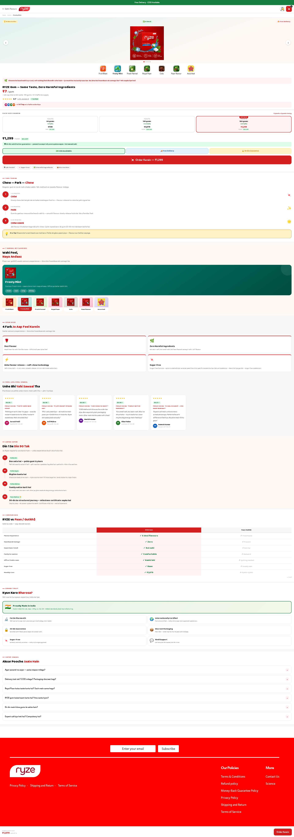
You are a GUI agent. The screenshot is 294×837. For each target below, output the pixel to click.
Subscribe (168, 749)
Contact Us (272, 776)
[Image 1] (144, 61)
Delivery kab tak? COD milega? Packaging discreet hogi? (146, 679)
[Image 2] (146, 61)
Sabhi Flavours (11, 9)
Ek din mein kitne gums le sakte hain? (146, 707)
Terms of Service (67, 785)
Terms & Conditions (233, 776)
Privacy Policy (18, 785)
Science (270, 783)
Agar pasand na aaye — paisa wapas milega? (146, 670)
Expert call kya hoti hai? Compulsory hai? (146, 716)
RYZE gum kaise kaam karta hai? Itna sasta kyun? (146, 698)
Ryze (4, 15)
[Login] (282, 9)
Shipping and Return (41, 785)
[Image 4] (150, 61)
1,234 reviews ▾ (23, 99)
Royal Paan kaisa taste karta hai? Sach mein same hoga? (146, 688)
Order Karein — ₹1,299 (149, 159)
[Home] (24, 9)
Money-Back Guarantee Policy (239, 790)
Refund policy (229, 783)
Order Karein (283, 832)
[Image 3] (148, 61)
